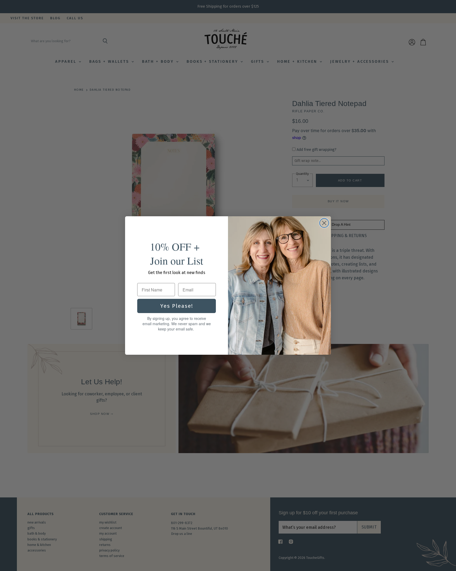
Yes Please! (176, 306)
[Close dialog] (324, 223)
